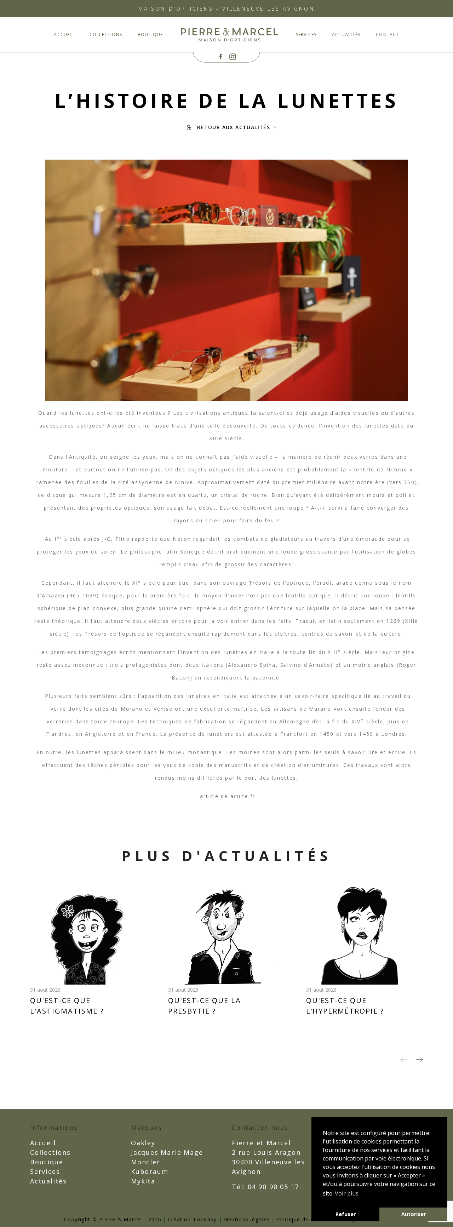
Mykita (143, 1181)
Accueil (64, 34)
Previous (403, 1059)
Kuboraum (149, 1171)
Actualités (346, 34)
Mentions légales (246, 1219)
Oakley (143, 1143)
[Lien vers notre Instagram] (232, 56)
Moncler (145, 1162)
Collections (106, 34)
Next (419, 1059)
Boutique (150, 34)
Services (306, 34)
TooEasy (205, 1219)
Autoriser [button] (413, 1214)
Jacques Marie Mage (167, 1152)
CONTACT (387, 34)
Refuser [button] (346, 1214)
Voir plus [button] (347, 1193)
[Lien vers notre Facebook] (220, 56)
